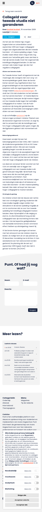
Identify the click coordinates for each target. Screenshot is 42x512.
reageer (11, 37)
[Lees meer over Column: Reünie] (21, 347)
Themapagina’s (9, 408)
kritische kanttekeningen (24, 91)
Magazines (25, 400)
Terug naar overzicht (13, 11)
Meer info (27, 471)
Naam (7, 280)
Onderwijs (6, 400)
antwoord (21, 115)
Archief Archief (13, 29)
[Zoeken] (32, 3)
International (8, 405)
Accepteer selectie (22, 500)
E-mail (26, 280)
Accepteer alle (21, 505)
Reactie (8, 289)
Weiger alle (22, 495)
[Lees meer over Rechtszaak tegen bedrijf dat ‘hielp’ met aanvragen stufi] (21, 361)
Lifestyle (6, 403)
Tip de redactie (27, 403)
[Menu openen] (4, 3)
